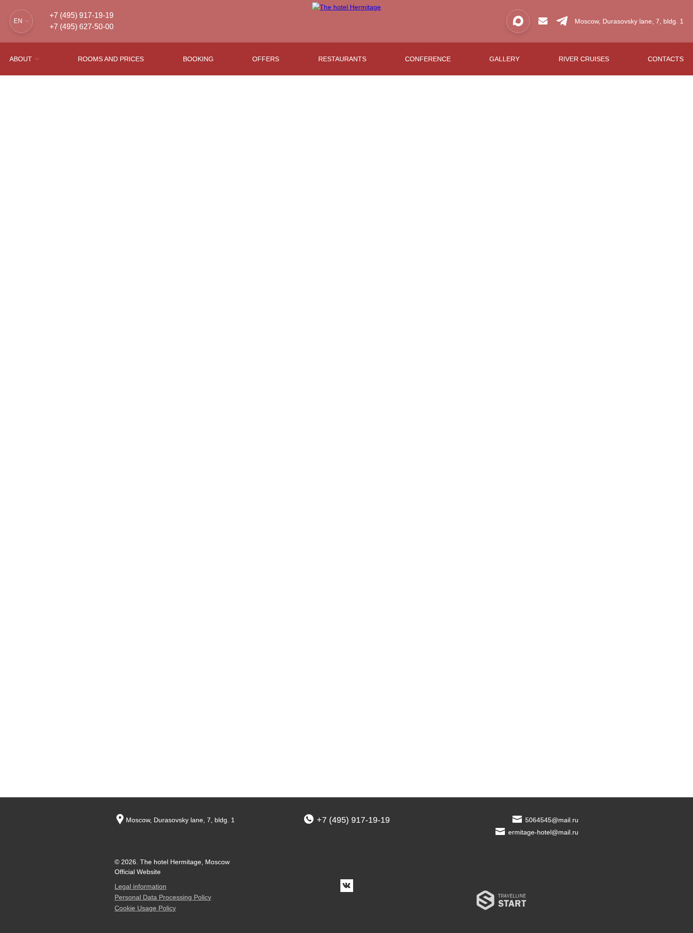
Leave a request (156, 421)
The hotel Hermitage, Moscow (185, 862)
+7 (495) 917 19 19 (491, 359)
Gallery (504, 59)
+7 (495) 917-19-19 (82, 15)
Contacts (666, 59)
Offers (265, 59)
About (20, 59)
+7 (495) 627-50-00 (82, 27)
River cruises (584, 59)
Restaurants (342, 59)
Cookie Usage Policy (145, 908)
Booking (198, 59)
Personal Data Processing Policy (163, 897)
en (18, 21)
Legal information (140, 886)
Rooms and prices (111, 59)
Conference (428, 59)
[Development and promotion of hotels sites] (501, 902)
